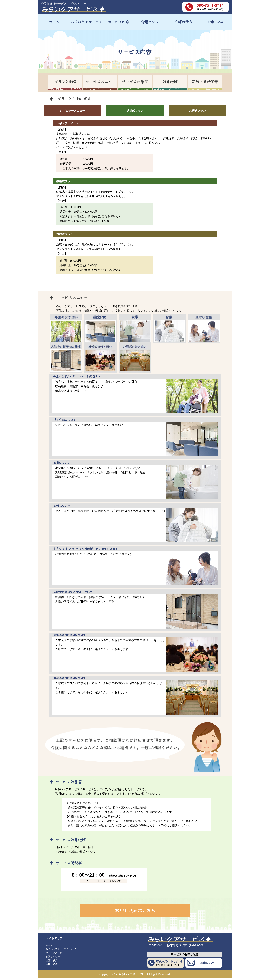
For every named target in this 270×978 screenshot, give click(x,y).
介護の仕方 (52, 960)
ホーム (49, 945)
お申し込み (52, 964)
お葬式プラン (197, 110)
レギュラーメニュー (72, 110)
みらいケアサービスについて (61, 949)
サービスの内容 (54, 953)
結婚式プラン (135, 110)
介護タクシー (53, 956)
